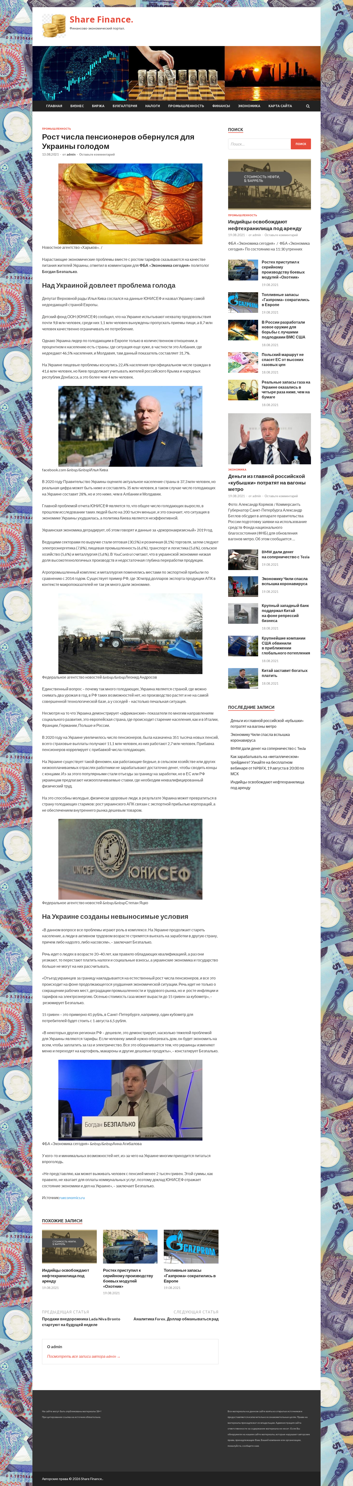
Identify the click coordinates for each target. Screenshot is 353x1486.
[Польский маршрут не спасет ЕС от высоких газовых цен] (243, 371)
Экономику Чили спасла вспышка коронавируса (285, 581)
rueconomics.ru (72, 1197)
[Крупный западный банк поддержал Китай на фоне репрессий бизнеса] (243, 622)
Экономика (249, 106)
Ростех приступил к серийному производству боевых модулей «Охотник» (128, 1278)
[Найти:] (269, 144)
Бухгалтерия (125, 106)
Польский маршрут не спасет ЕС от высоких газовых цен (283, 359)
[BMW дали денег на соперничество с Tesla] (243, 568)
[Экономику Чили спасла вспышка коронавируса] (243, 595)
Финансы (221, 106)
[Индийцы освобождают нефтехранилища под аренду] (69, 1264)
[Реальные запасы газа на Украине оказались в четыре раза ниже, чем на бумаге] (243, 398)
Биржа (98, 106)
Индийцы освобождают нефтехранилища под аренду (65, 1275)
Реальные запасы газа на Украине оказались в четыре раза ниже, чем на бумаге (286, 389)
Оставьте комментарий (97, 154)
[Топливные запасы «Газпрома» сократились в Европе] (191, 1264)
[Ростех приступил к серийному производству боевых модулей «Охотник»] (130, 1264)
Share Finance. (101, 19)
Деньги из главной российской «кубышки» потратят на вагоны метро (267, 482)
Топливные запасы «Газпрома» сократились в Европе (190, 1275)
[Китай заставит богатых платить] (243, 687)
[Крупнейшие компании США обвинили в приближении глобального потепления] (243, 655)
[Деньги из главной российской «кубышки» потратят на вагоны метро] (269, 465)
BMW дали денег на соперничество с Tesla (286, 554)
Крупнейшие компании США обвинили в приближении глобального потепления (286, 645)
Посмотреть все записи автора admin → (84, 1356)
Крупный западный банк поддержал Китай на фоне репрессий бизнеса (285, 613)
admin (71, 154)
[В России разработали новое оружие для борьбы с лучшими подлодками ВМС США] (243, 339)
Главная (54, 106)
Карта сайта (280, 106)
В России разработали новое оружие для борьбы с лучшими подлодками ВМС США (283, 329)
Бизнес (77, 106)
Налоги (152, 106)
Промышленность (186, 106)
